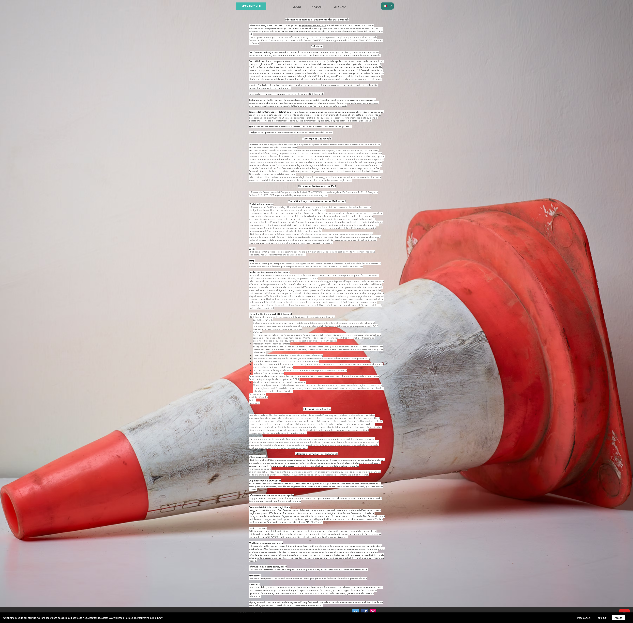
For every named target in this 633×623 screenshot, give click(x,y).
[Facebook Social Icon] (364, 612)
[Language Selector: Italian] (387, 6)
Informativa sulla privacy (150, 617)
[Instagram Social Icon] (373, 612)
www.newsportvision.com (291, 31)
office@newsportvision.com (334, 536)
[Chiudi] (629, 617)
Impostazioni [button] (583, 617)
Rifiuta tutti (601, 617)
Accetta (618, 617)
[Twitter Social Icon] (355, 612)
